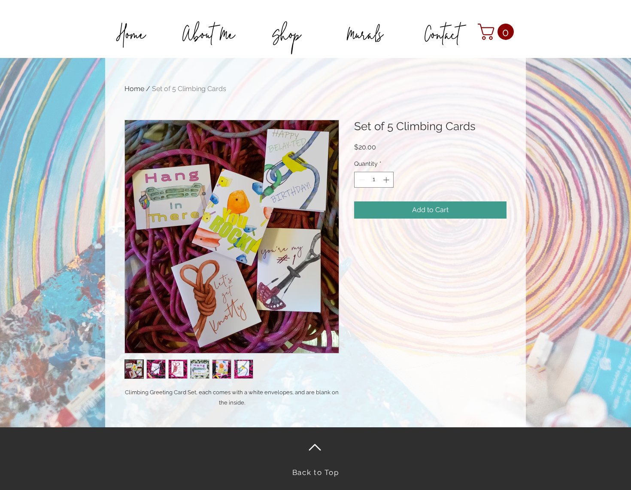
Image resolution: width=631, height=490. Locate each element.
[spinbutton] (374, 179)
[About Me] (209, 22)
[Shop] (286, 22)
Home (134, 89)
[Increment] (387, 179)
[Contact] (442, 22)
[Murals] (364, 22)
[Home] (130, 22)
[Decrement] (360, 179)
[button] (498, 32)
